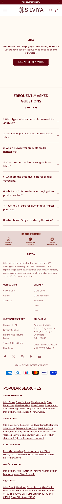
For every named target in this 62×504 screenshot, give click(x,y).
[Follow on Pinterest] (30, 356)
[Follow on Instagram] (22, 356)
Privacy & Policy (11, 330)
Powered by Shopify (38, 365)
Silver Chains (37, 405)
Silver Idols (21, 487)
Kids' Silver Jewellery (35, 411)
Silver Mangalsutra (29, 408)
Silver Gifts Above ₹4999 (23, 497)
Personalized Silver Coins (32, 425)
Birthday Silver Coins (45, 431)
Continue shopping (31, 62)
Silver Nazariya (31, 451)
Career (6, 295)
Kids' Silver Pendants (22, 454)
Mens (36, 305)
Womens (38, 300)
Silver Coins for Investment (30, 438)
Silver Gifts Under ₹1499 (23, 490)
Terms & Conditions (13, 343)
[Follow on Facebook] (5, 356)
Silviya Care (9, 290)
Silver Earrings (23, 402)
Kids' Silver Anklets (12, 457)
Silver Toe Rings (11, 408)
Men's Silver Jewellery (13, 411)
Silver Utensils (34, 487)
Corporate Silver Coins (14, 434)
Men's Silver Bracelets (24, 474)
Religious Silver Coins (26, 428)
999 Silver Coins (11, 425)
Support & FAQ (10, 325)
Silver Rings (9, 402)
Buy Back (8, 348)
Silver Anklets (51, 405)
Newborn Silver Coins (37, 434)
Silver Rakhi (9, 487)
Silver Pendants (38, 402)
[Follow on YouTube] (39, 356)
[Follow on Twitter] (13, 356)
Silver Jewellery (41, 295)
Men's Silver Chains (34, 470)
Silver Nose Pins (47, 408)
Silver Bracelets (22, 405)
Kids (36, 310)
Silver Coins (39, 290)
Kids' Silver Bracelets (44, 454)
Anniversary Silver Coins (22, 431)
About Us (7, 300)
